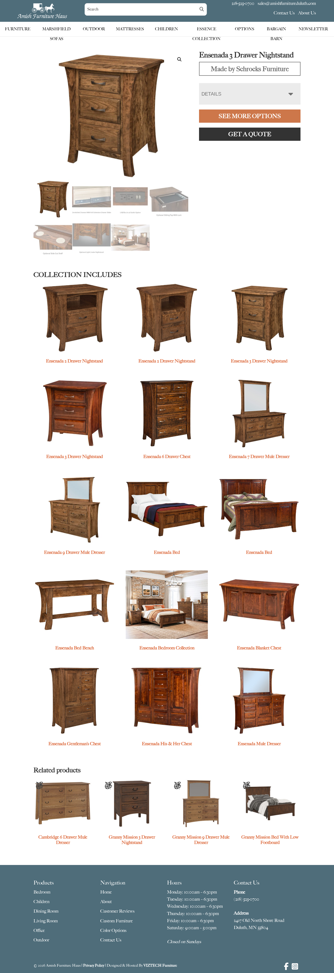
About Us (307, 13)
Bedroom (41, 892)
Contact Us (284, 13)
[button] (179, 59)
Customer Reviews (117, 911)
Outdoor (41, 940)
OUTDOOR (94, 29)
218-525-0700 (243, 3)
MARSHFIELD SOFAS (56, 30)
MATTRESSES (130, 29)
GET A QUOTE (249, 134)
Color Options (113, 930)
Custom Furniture (116, 921)
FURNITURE (17, 29)
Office (39, 930)
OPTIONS (244, 29)
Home (106, 892)
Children (41, 901)
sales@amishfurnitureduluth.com (287, 3)
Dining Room (45, 911)
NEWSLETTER (313, 29)
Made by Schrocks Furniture (250, 69)
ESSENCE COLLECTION (206, 30)
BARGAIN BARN (276, 30)
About (106, 901)
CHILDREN (166, 29)
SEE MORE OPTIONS (250, 116)
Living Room (45, 921)
